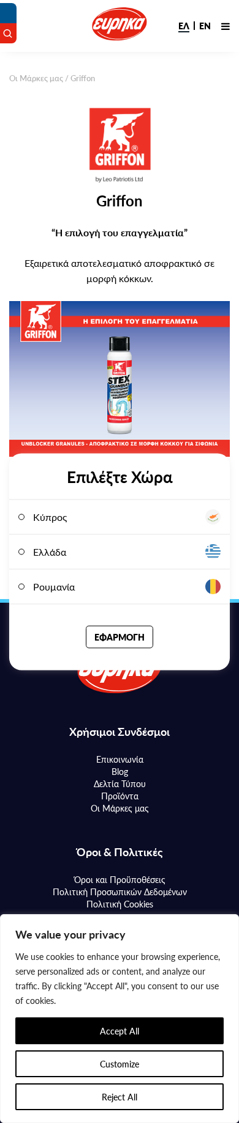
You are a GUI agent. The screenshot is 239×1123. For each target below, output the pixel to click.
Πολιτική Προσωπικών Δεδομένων (120, 891)
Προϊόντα (119, 796)
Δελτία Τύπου (120, 783)
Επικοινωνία (119, 759)
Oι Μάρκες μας (36, 78)
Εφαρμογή (119, 636)
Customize (119, 1064)
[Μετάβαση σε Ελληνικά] (184, 25)
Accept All (119, 1031)
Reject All (119, 1097)
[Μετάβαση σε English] (205, 25)
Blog (120, 771)
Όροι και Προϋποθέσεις (119, 879)
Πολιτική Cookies (119, 904)
